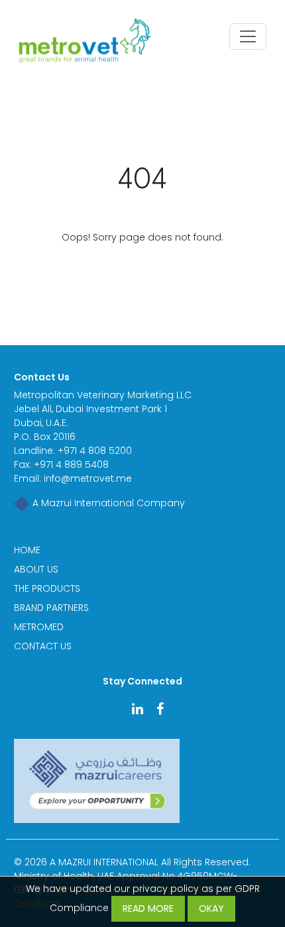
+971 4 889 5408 (71, 464)
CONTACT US (43, 646)
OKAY (211, 908)
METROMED (39, 626)
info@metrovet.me (88, 478)
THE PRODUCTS (47, 588)
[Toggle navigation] (247, 36)
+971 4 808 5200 (95, 450)
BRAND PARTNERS (51, 607)
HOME (27, 550)
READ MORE (148, 908)
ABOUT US (36, 569)
